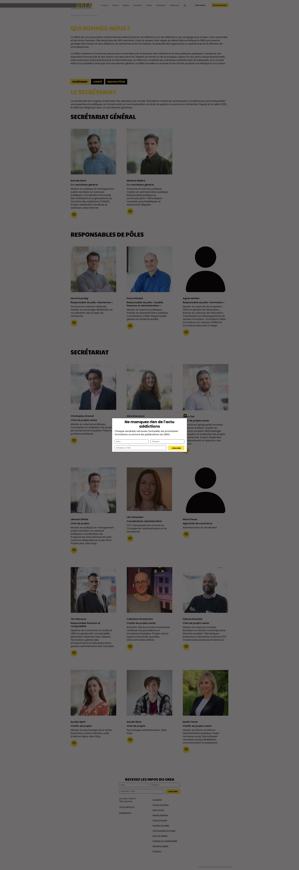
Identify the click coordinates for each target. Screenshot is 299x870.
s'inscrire (176, 448)
